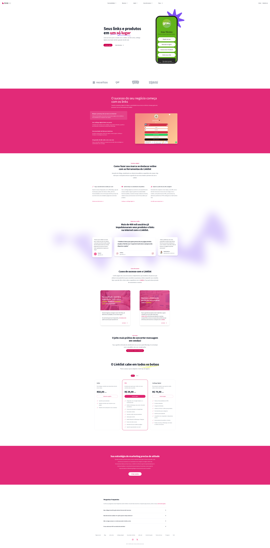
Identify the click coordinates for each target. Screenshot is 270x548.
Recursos (124, 3)
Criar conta (135, 474)
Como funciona (119, 45)
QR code (140, 535)
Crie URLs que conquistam (157, 201)
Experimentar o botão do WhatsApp (135, 350)
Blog (105, 535)
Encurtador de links (131, 535)
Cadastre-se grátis (107, 396)
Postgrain (167, 535)
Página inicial (98, 535)
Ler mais (125, 323)
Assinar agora (135, 396)
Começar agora (108, 45)
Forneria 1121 (123, 318)
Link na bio (111, 535)
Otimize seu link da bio (97, 201)
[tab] (108, 115)
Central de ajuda (149, 535)
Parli (174, 535)
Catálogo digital (120, 535)
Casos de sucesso (147, 3)
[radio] (133, 376)
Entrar (260, 3)
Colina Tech (144, 316)
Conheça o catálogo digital (128, 201)
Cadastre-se (265, 3)
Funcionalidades (111, 3)
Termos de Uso (159, 535)
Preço (160, 3)
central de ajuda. (161, 503)
